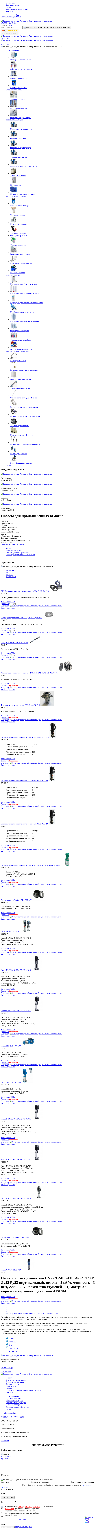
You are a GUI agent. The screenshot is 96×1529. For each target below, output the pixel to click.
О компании (10, 3)
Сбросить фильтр (17, 544)
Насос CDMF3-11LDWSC (11, 1270)
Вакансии (5, 1441)
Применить (5, 544)
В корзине (5, 44)
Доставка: (5, 604)
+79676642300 (18, 1417)
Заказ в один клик (8, 608)
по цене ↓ (9, 575)
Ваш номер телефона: (40, 1482)
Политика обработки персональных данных (23, 1390)
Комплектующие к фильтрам (17, 351)
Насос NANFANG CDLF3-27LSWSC (16, 970)
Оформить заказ (8, 1497)
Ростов (10, 25)
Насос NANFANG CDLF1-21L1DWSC (16, 1198)
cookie (20, 1507)
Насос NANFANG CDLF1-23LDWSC (16, 1160)
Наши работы (11, 1386)
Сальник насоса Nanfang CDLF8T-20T (16, 900)
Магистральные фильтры (16, 196)
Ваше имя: (5, 1482)
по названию (11, 577)
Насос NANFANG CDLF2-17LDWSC (16, 1011)
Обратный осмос (12, 50)
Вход (3, 17)
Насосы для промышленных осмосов (20, 555)
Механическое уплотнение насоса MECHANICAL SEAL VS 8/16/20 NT (29, 673)
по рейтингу (11, 570)
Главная (9, 1378)
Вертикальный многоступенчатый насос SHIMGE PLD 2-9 (24, 781)
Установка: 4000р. (8, 602)
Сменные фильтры (13, 275)
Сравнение (5, 38)
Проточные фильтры (14, 90)
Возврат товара (7, 1368)
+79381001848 (6, 1417)
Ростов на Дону (7, 1456)
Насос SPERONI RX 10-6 (11, 1046)
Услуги (8, 7)
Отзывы (9, 1388)
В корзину (5, 606)
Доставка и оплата (13, 5)
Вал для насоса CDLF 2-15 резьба (14, 643)
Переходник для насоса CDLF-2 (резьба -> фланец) (21, 618)
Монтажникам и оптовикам (17, 9)
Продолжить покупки (23, 1527)
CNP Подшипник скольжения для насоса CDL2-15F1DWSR (25, 591)
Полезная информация (15, 1382)
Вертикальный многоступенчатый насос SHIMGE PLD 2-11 (25, 737)
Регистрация (10, 17)
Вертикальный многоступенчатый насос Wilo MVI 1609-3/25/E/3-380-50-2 (30, 865)
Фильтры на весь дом (14, 120)
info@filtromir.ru (8, 1413)
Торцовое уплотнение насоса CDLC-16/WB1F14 (20, 705)
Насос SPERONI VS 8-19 (11, 1082)
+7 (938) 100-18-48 (8, 23)
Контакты (9, 11)
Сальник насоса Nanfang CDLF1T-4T (16, 1237)
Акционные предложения (16, 1380)
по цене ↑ (9, 573)
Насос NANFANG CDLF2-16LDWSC (16, 1119)
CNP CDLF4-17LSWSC (10, 931)
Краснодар (5, 1458)
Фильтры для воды (13, 550)
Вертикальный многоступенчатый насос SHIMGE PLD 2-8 (24, 824)
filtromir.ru (9, 548)
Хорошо (22, 1519)
